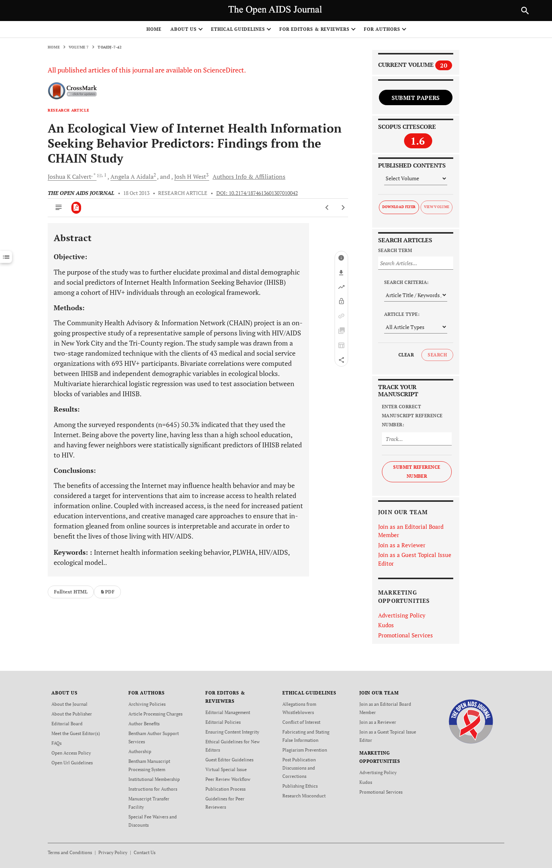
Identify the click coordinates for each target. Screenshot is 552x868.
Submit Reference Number (416, 471)
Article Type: (401, 314)
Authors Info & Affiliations (249, 176)
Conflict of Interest (301, 722)
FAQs (56, 743)
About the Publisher (71, 714)
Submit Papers (416, 97)
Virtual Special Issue (226, 769)
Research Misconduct (304, 796)
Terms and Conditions (70, 852)
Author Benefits (144, 723)
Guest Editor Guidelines (229, 759)
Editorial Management (227, 712)
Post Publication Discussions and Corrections (299, 768)
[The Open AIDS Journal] (471, 721)
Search (437, 355)
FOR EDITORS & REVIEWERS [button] (314, 29)
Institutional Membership (154, 779)
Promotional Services (405, 635)
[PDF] (76, 208)
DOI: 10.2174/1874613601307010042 (257, 193)
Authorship (139, 751)
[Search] (525, 11)
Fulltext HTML (70, 592)
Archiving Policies (147, 704)
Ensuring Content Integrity (232, 732)
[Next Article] (343, 208)
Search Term (395, 250)
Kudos (386, 625)
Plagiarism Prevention (304, 750)
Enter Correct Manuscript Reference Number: (412, 415)
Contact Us (144, 852)
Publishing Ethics (300, 786)
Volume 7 (79, 47)
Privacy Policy (112, 852)
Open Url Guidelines (72, 762)
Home (153, 29)
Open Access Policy (71, 753)
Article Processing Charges (155, 714)
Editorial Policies (223, 722)
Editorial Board (67, 723)
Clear (406, 355)
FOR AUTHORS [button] (382, 29)
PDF (110, 592)
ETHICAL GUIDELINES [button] (238, 29)
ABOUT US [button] (183, 29)
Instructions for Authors (152, 789)
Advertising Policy (401, 615)
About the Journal (69, 704)
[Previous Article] (327, 208)
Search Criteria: (406, 282)
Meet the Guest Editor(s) (75, 733)
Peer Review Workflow (227, 779)
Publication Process (225, 789)
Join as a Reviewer (401, 545)
